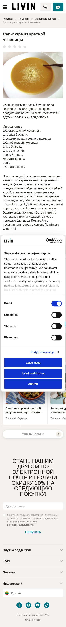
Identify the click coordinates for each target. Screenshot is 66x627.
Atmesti (33, 383)
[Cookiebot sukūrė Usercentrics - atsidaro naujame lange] (46, 240)
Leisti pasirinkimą (33, 373)
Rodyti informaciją (42, 352)
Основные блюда (45, 18)
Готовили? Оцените (16, 418)
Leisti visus (33, 362)
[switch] (56, 315)
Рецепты (24, 18)
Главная (8, 18)
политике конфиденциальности (22, 523)
